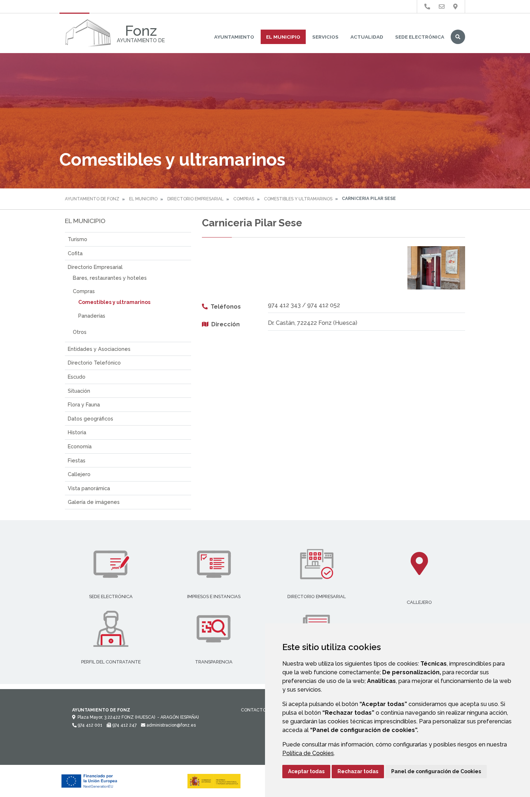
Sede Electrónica (419, 37)
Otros (80, 332)
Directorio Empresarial (195, 198)
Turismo (77, 239)
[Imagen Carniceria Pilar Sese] (436, 267)
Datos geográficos (90, 418)
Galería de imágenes (94, 502)
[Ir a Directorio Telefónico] (427, 6)
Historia (77, 432)
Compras (243, 198)
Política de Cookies (308, 753)
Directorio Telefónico (94, 363)
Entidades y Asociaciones (99, 349)
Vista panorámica (89, 488)
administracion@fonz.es (170, 725)
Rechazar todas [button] (357, 771)
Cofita (75, 253)
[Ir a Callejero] (455, 6)
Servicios (325, 37)
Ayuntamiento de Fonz (92, 198)
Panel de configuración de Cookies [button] (436, 771)
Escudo (76, 377)
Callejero (79, 474)
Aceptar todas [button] (306, 771)
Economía (80, 446)
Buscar (458, 37)
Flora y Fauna (84, 404)
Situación (79, 391)
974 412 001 (89, 725)
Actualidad (366, 37)
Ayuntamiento (234, 37)
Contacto (253, 710)
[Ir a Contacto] (442, 6)
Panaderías (91, 316)
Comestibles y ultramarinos (298, 198)
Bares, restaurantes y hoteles (110, 278)
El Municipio (283, 37)
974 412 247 (124, 725)
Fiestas (76, 460)
